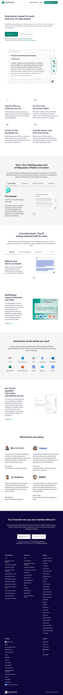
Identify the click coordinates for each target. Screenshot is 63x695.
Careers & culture (9, 652)
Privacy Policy (8, 40)
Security (7, 677)
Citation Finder (46, 612)
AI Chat (44, 581)
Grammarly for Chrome (10, 574)
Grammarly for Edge (10, 581)
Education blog (27, 590)
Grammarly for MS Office (11, 584)
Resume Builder (46, 620)
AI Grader (45, 615)
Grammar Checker (47, 558)
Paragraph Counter (47, 594)
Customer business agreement (9, 671)
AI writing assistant (28, 580)
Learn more (8, 323)
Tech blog (26, 588)
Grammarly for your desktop (9, 561)
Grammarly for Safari (10, 576)
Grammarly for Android (10, 598)
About (6, 644)
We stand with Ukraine (10, 647)
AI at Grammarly (28, 575)
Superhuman (10, 642)
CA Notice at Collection (30, 40)
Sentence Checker (47, 625)
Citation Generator (47, 571)
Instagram (46, 649)
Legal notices (8, 682)
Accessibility (8, 679)
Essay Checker (46, 573)
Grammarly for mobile (10, 590)
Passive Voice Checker (48, 630)
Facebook (46, 647)
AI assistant (26, 572)
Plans (25, 558)
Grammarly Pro (27, 561)
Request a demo (34, 2)
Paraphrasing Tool (47, 576)
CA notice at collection (10, 674)
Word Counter (46, 589)
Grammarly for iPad (9, 596)
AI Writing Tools (46, 584)
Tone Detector (46, 586)
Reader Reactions (47, 617)
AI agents (45, 563)
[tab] (11, 184)
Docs (6, 558)
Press (6, 655)
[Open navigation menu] (59, 2)
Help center (45, 641)
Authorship (45, 610)
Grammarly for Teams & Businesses (29, 564)
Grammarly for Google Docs (10, 587)
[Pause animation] (34, 214)
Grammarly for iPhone (10, 593)
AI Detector (45, 566)
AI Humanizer (46, 568)
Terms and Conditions (25, 38)
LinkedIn (46, 654)
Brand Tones (46, 607)
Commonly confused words (29, 596)
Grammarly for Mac (9, 567)
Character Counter (47, 592)
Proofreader (46, 633)
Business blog (27, 593)
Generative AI (27, 577)
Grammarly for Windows (10, 564)
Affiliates (7, 657)
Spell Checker (46, 623)
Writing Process (27, 583)
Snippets (45, 602)
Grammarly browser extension (10, 570)
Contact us (45, 644)
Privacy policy (8, 665)
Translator (45, 579)
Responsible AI (8, 649)
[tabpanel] (31, 201)
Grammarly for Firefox (10, 579)
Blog (25, 585)
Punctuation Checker (48, 628)
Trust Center (8, 662)
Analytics (45, 604)
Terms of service (9, 668)
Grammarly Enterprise (29, 567)
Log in (41, 2)
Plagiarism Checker (47, 561)
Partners (7, 660)
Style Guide (45, 599)
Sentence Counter (47, 597)
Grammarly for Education (30, 570)
